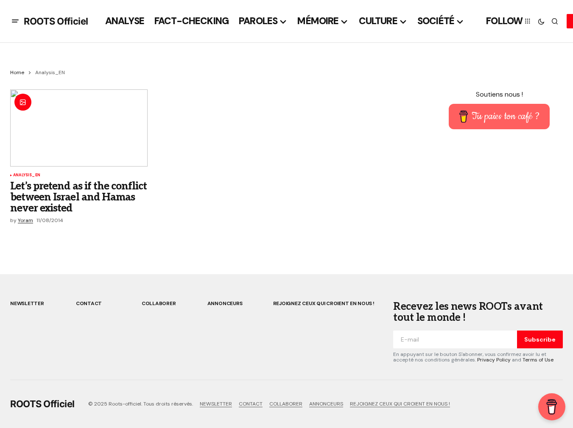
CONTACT (89, 303)
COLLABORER (159, 303)
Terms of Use (538, 359)
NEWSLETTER (27, 303)
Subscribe (540, 339)
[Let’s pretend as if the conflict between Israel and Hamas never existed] (79, 128)
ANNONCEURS (225, 303)
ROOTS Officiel (56, 21)
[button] (15, 21)
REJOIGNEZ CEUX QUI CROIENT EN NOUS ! (324, 303)
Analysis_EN (26, 175)
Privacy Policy (494, 359)
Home (17, 72)
